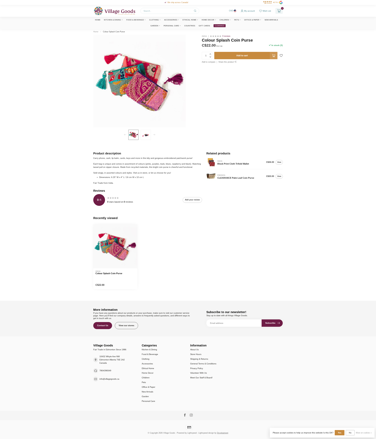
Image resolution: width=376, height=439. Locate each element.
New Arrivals (271, 20)
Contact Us (102, 325)
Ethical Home (189, 20)
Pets (236, 20)
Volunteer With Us (198, 373)
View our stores (126, 325)
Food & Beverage (135, 20)
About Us (194, 349)
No (350, 433)
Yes (339, 433)
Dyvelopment (222, 433)
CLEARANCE (219, 26)
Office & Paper (251, 20)
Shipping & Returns (199, 359)
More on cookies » (364, 433)
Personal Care (171, 26)
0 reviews (226, 36)
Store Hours (195, 354)
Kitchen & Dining (112, 20)
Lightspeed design (206, 433)
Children (224, 20)
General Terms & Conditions (203, 363)
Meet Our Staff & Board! (201, 377)
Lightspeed (192, 433)
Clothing (154, 20)
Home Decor (208, 20)
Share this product (226, 62)
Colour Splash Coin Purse (114, 32)
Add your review (192, 200)
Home (97, 20)
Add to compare (208, 62)
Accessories (170, 20)
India (204, 36)
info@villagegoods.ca (109, 379)
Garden (154, 26)
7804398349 (105, 370)
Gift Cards (204, 26)
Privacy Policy (196, 368)
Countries (189, 26)
